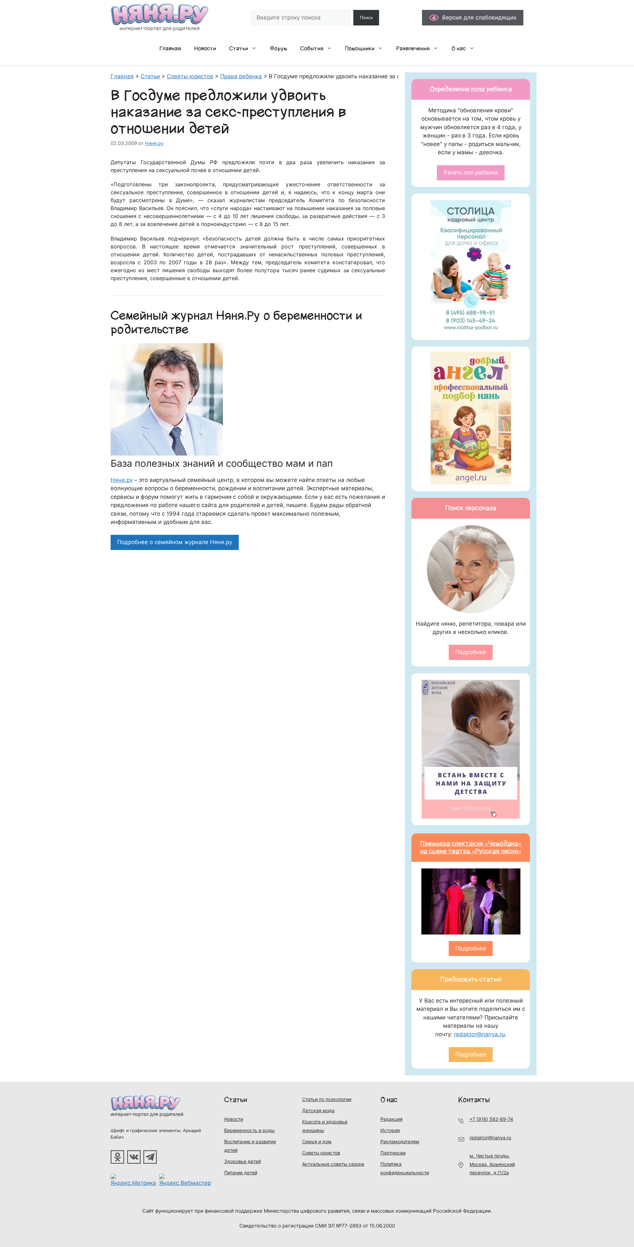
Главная (170, 48)
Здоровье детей (242, 1161)
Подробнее (470, 652)
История (390, 1130)
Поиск (366, 17)
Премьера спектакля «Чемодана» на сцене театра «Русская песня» (470, 847)
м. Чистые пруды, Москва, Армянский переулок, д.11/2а (492, 1164)
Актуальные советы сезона (333, 1164)
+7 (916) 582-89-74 (491, 1119)
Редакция (391, 1119)
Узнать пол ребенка (470, 172)
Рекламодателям (399, 1141)
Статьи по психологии (326, 1099)
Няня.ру (122, 480)
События (311, 48)
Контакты (474, 1100)
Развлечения (413, 48)
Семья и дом (317, 1141)
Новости (205, 48)
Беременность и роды (249, 1130)
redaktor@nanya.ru (479, 1034)
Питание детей (240, 1172)
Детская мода (318, 1110)
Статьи (238, 48)
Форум (278, 48)
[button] (255, 48)
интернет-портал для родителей (147, 1114)
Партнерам (393, 1152)
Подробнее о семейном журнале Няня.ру (174, 542)
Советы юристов (321, 1152)
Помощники (359, 48)
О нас (458, 48)
